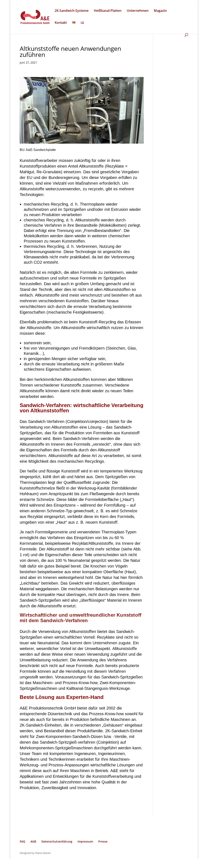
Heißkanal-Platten (107, 11)
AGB (33, 841)
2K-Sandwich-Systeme (72, 11)
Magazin (160, 11)
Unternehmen (137, 11)
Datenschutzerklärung (56, 841)
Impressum (85, 841)
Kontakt (61, 23)
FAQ (22, 841)
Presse (102, 841)
